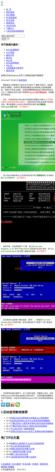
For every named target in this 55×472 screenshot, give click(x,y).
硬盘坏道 (10, 71)
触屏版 (4, 467)
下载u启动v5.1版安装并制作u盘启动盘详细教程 (32, 423)
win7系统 (10, 52)
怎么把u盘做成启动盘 (20, 446)
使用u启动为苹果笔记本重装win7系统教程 (30, 418)
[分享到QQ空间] (8, 405)
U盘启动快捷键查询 (15, 31)
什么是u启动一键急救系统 (22, 429)
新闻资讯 (10, 23)
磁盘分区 (10, 55)
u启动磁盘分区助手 (15, 68)
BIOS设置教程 (12, 50)
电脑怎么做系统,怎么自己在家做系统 (27, 443)
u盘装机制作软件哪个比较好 (23, 457)
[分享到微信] (18, 405)
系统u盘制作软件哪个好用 (22, 449)
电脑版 (11, 467)
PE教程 (35, 464)
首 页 (8, 9)
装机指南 (10, 12)
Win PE (9, 60)
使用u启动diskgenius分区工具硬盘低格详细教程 (32, 431)
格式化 (9, 58)
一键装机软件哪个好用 (21, 451)
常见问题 (10, 20)
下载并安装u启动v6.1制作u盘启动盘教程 (29, 426)
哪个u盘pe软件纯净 (19, 454)
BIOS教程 (10, 15)
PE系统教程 (11, 17)
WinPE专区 (11, 26)
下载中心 (10, 28)
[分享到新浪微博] (13, 405)
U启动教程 (6, 464)
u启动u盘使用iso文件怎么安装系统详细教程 (30, 421)
